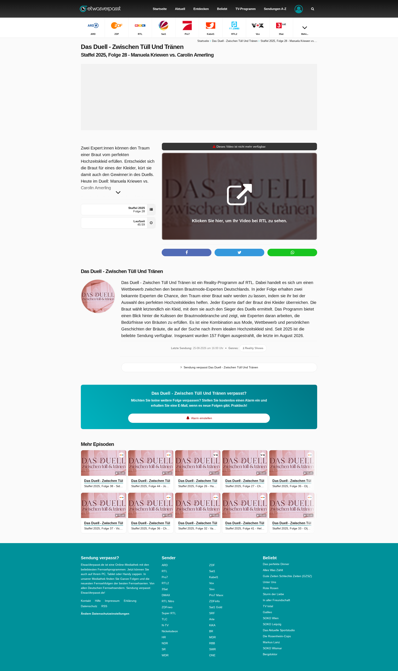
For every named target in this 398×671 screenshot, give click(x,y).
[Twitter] (239, 252)
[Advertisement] (199, 97)
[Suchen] (312, 9)
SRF (212, 613)
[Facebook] (186, 252)
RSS (104, 606)
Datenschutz (89, 606)
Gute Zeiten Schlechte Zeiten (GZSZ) (287, 576)
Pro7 (165, 577)
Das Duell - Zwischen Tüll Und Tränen (122, 271)
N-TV (165, 625)
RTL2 (165, 583)
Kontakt (86, 600)
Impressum (112, 600)
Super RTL (169, 613)
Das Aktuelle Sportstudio (279, 630)
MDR (212, 637)
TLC (164, 619)
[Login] (298, 9)
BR (211, 631)
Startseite (203, 40)
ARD (165, 565)
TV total (268, 606)
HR (164, 637)
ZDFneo (167, 607)
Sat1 (212, 571)
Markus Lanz (271, 642)
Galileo (267, 612)
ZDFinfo (214, 601)
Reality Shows (253, 348)
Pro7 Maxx (216, 595)
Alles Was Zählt (273, 570)
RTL (164, 571)
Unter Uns (269, 582)
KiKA (212, 625)
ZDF (212, 565)
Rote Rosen (270, 588)
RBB (212, 643)
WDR (165, 655)
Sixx (212, 589)
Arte (212, 619)
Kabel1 (213, 577)
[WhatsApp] (292, 252)
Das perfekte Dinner (276, 564)
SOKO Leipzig (272, 624)
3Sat (165, 589)
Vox (211, 583)
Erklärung (130, 600)
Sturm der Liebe (273, 594)
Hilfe (98, 600)
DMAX (166, 595)
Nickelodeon (170, 631)
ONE (212, 655)
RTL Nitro (168, 601)
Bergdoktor (270, 654)
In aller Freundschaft (276, 600)
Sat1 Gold (215, 607)
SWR (212, 649)
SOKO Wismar (272, 648)
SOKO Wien (271, 618)
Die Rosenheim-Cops (277, 636)
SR (164, 649)
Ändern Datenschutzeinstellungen (105, 613)
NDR (165, 643)
